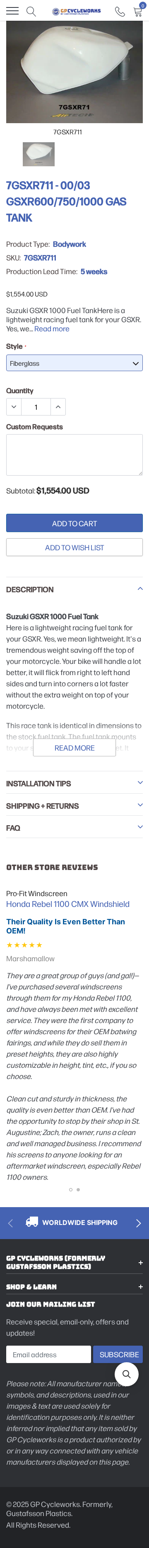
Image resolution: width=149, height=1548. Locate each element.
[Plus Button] (57, 407)
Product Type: (28, 243)
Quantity (20, 390)
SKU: (13, 257)
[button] (127, 1374)
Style (16, 345)
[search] (31, 10)
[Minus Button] (14, 407)
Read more (52, 328)
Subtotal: (20, 490)
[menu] (12, 11)
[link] (120, 10)
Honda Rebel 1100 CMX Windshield (68, 903)
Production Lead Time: (41, 271)
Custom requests (34, 426)
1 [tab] (70, 1189)
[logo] (76, 10)
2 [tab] (78, 1189)
